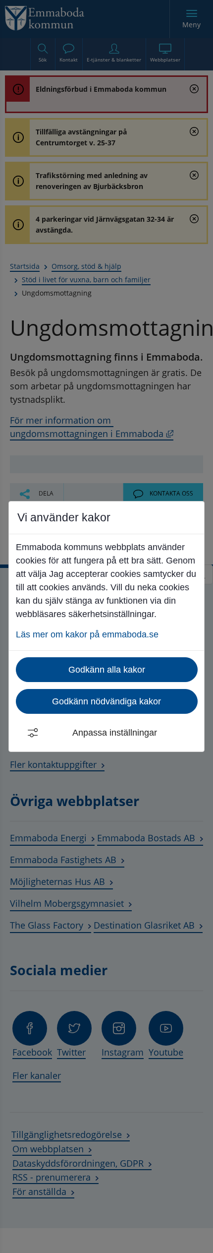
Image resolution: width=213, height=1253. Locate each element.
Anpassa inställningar (114, 733)
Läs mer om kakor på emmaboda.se (87, 634)
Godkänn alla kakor (106, 670)
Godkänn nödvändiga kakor (106, 701)
